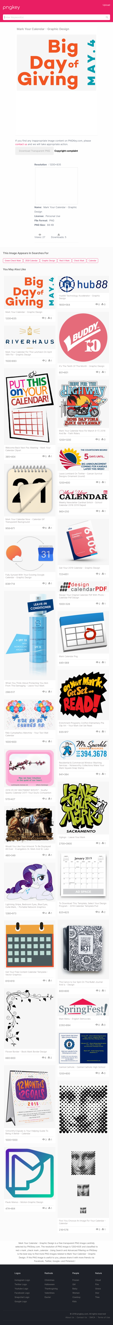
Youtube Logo (21, 1288)
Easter (48, 1297)
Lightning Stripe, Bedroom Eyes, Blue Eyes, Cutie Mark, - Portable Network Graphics (26, 905)
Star (97, 1293)
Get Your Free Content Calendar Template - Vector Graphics (26, 973)
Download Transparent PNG (34, 150)
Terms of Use (104, 1317)
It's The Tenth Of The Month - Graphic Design (81, 366)
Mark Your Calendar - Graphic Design (23, 312)
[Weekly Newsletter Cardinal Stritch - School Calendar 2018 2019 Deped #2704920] (83, 495)
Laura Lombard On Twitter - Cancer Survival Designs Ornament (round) (80, 474)
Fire (97, 1284)
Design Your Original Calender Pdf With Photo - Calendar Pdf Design (82, 596)
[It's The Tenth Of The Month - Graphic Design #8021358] (83, 337)
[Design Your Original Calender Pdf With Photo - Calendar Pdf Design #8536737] (83, 586)
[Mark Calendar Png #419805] (83, 632)
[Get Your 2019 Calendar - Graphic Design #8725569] (83, 542)
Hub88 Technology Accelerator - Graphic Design (79, 297)
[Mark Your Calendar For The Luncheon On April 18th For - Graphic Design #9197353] (29, 337)
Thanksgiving (51, 1288)
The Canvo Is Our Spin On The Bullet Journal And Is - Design (81, 983)
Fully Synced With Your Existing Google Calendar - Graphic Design (24, 576)
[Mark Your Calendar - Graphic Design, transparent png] (56, 63)
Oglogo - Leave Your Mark (72, 837)
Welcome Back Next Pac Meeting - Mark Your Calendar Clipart (27, 449)
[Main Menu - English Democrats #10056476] (83, 1007)
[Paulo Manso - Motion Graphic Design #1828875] (29, 1173)
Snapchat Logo (22, 1297)
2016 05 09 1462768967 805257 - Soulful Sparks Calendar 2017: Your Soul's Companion (28, 791)
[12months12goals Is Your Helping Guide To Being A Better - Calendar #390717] (29, 1096)
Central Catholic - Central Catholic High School (82, 1067)
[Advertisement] (43, 112)
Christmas (49, 1280)
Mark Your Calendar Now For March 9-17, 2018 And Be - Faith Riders (82, 432)
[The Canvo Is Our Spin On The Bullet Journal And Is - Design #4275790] (83, 949)
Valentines (50, 1293)
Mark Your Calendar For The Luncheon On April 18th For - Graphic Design (28, 353)
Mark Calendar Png (68, 656)
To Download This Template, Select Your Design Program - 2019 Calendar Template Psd (82, 904)
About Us (69, 1317)
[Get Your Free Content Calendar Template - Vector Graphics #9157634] (29, 944)
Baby (74, 1288)
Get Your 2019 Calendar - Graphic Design (79, 568)
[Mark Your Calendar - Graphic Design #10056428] (29, 292)
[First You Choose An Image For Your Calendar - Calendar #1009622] (83, 1149)
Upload (106, 5)
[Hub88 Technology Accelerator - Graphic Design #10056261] (83, 284)
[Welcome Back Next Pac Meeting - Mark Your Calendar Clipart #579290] (29, 406)
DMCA (92, 1317)
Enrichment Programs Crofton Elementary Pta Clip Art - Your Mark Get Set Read (81, 724)
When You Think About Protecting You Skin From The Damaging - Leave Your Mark (26, 684)
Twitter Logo (21, 1284)
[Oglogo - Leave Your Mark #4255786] (83, 808)
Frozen (75, 1280)
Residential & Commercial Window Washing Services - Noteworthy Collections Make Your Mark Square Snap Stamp (81, 765)
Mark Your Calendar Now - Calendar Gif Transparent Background (24, 520)
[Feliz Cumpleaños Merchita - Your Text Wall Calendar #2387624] (29, 714)
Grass (98, 1288)
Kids (74, 1301)
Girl (73, 1284)
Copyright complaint (66, 150)
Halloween (50, 1284)
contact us (21, 144)
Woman (76, 1293)
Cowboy (76, 1297)
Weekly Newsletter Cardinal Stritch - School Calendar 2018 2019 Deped (80, 503)
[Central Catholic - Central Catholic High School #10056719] (83, 1048)
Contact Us (82, 1317)
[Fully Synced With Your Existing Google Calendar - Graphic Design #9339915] (29, 553)
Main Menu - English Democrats (75, 1018)
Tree (97, 1297)
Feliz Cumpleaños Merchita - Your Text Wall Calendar (26, 734)
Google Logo (21, 1301)
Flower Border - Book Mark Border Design (26, 1051)
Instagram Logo (22, 1280)
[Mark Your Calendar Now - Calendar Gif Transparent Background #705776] (29, 490)
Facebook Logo (22, 1293)
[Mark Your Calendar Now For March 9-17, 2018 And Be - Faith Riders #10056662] (83, 404)
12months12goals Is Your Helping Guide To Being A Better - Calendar (26, 1132)
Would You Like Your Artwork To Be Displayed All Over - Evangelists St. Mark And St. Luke (28, 847)
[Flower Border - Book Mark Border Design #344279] (29, 1018)
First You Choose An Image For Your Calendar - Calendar (82, 1222)
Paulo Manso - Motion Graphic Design (24, 1202)
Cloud (98, 1280)
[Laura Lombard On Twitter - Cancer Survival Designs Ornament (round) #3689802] (83, 459)
